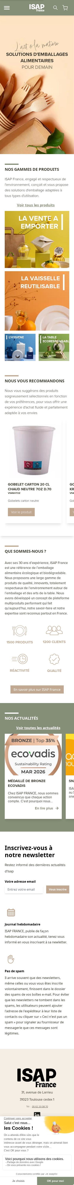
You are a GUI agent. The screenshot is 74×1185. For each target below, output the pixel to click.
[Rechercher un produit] (55, 8)
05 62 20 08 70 (40, 1106)
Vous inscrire (58, 889)
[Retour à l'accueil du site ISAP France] (37, 7)
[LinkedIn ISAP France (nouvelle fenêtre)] (37, 1115)
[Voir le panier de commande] (65, 7)
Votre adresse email (20, 881)
